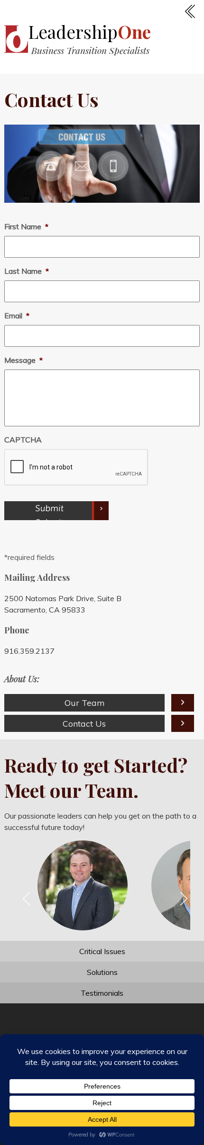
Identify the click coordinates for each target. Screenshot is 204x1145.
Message (23, 360)
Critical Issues (102, 951)
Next (187, 899)
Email (16, 315)
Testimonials (102, 993)
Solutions (102, 972)
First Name (26, 226)
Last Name (26, 271)
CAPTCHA (23, 439)
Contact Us (84, 723)
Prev (30, 899)
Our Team (84, 702)
